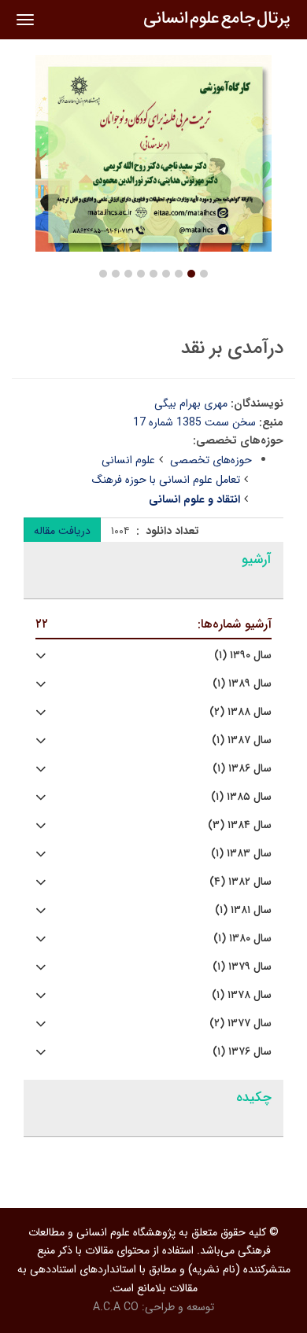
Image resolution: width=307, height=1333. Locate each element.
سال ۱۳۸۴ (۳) (240, 825)
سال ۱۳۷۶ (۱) (242, 1052)
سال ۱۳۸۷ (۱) (242, 740)
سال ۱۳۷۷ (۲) (240, 1023)
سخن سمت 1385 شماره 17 (194, 422)
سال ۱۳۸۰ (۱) (242, 938)
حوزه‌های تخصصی (211, 460)
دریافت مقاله (62, 530)
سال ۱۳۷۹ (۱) (242, 967)
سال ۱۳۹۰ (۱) (243, 655)
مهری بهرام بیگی (190, 403)
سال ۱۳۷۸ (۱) (242, 995)
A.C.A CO (116, 1307)
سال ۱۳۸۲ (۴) (240, 882)
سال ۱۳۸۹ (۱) (242, 684)
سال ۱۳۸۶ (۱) (242, 768)
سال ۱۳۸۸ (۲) (240, 712)
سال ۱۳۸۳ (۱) (241, 853)
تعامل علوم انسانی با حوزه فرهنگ (166, 479)
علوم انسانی (128, 460)
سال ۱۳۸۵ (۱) (241, 797)
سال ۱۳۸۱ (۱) (243, 910)
